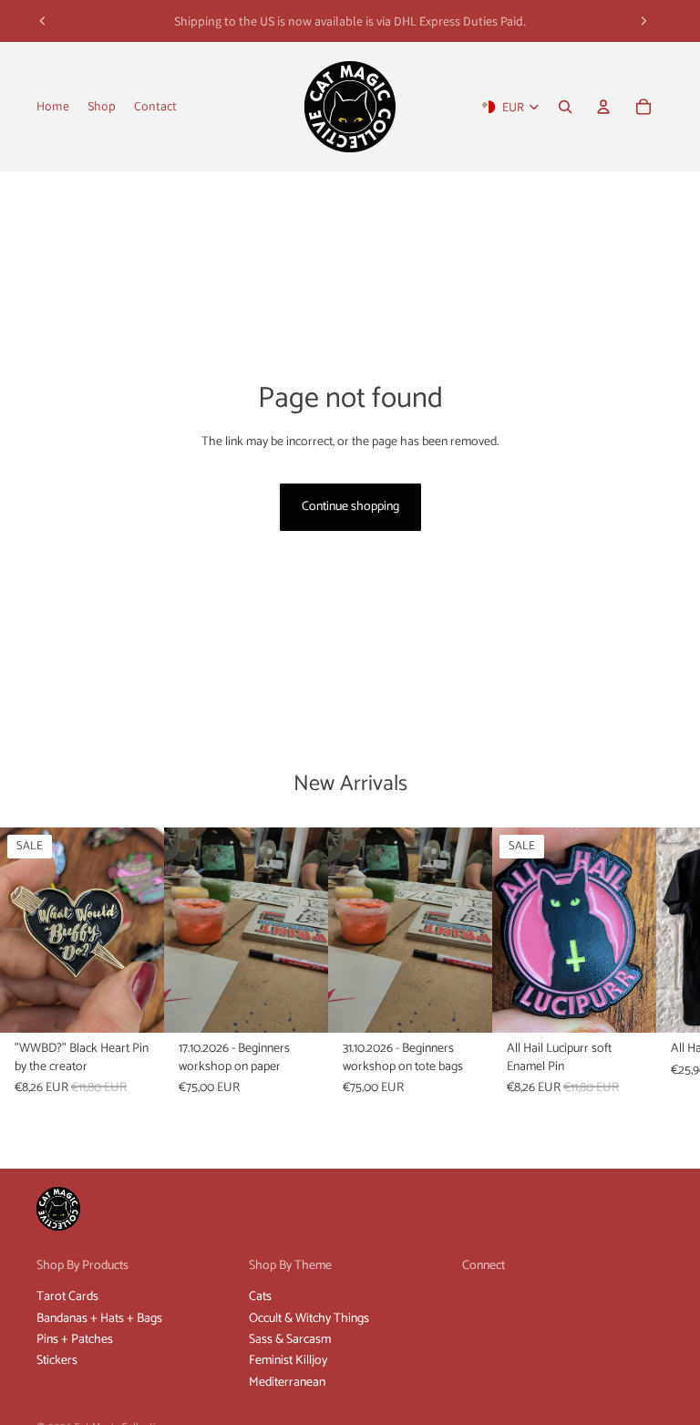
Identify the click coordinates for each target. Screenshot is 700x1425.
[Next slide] (643, 21)
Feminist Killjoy (288, 1360)
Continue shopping (350, 506)
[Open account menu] (603, 107)
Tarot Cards (67, 1296)
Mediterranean (287, 1382)
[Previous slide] (43, 21)
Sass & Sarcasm (290, 1339)
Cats (260, 1296)
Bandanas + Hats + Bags (99, 1318)
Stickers (56, 1360)
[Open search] (565, 107)
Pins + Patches (74, 1339)
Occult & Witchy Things (309, 1318)
